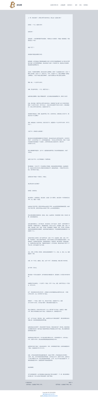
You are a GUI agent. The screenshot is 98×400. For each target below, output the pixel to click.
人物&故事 (62, 5)
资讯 (80, 5)
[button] (72, 5)
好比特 (19, 5)
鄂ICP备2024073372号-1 (49, 394)
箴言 (76, 5)
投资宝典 (69, 5)
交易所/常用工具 (54, 5)
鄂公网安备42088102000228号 (50, 396)
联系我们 (86, 5)
